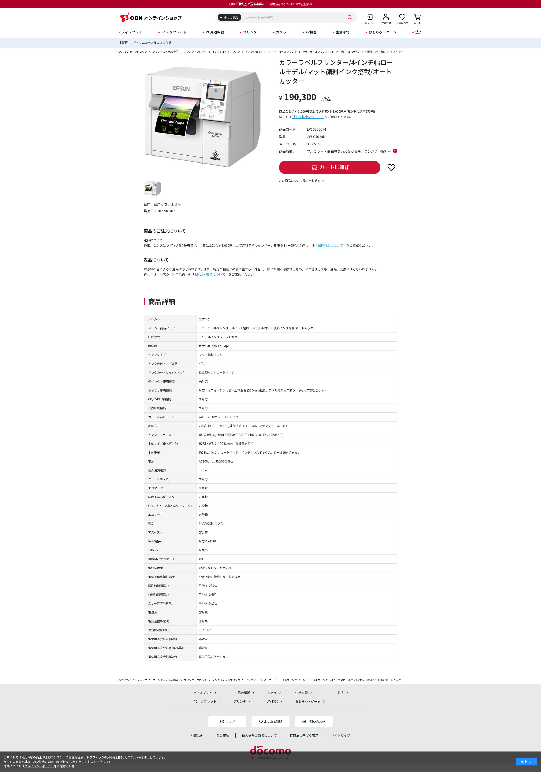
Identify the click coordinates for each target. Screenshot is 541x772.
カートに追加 (334, 167)
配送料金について (330, 245)
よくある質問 (273, 721)
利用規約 (197, 735)
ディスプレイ (132, 31)
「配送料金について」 (308, 117)
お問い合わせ (316, 721)
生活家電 (343, 31)
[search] (349, 17)
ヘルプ (230, 721)
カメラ (281, 31)
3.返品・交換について (209, 274)
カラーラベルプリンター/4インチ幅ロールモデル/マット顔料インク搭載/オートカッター (257, 328)
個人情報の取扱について (259, 735)
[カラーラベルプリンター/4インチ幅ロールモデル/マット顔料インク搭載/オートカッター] (203, 117)
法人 (418, 31)
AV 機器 (272, 701)
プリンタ (250, 31)
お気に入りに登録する (391, 167)
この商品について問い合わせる (299, 180)
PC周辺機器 (215, 31)
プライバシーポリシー (39, 766)
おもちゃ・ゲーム (382, 31)
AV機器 (311, 31)
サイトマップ (340, 735)
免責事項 (222, 735)
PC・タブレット (174, 31)
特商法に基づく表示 (304, 735)
